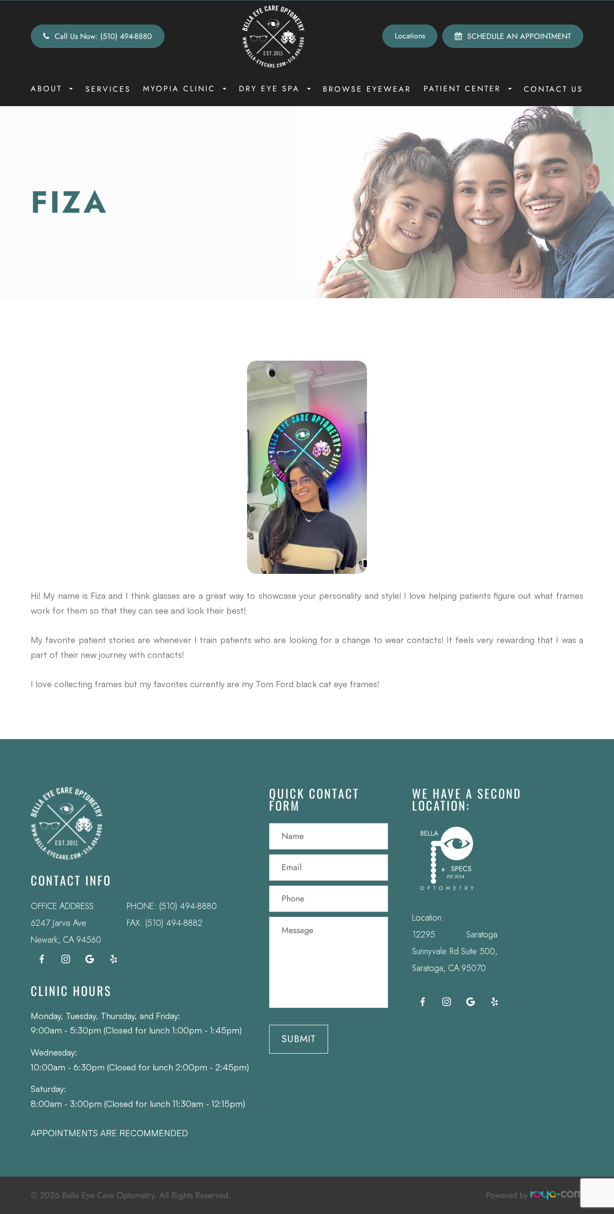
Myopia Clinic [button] (179, 88)
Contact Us (553, 89)
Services (108, 89)
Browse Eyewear (367, 89)
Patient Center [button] (462, 88)
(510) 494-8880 (188, 906)
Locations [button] (410, 35)
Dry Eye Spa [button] (269, 88)
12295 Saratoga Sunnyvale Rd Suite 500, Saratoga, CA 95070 (455, 951)
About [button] (46, 88)
